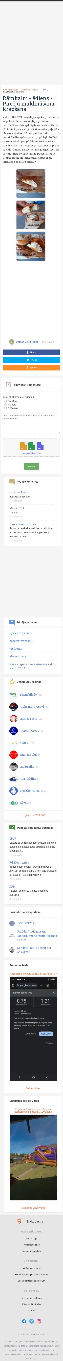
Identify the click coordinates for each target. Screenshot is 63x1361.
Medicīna (15, 648)
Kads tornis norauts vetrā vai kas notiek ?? (33, 973)
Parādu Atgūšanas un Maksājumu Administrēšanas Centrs (37, 936)
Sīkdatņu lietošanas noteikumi (32, 1281)
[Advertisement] (31, 49)
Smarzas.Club (28, 754)
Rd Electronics (19, 862)
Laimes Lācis (28, 718)
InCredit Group (29, 730)
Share (33, 352)
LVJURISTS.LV (27, 923)
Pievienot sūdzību (32, 1245)
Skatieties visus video (33, 1207)
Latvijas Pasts (18, 492)
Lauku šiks (26, 766)
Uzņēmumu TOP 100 (33, 815)
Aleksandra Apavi (31, 706)
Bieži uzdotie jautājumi (31, 1298)
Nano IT (24, 742)
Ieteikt (33, 367)
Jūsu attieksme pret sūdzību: (18, 397)
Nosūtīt (31, 466)
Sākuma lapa (31, 1238)
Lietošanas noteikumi (31, 1268)
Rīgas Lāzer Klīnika (22, 524)
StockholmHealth (31, 790)
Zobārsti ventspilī (21, 641)
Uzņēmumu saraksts (31, 1251)
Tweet (33, 359)
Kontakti (31, 1310)
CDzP (12, 838)
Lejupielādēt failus (31, 453)
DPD (12, 886)
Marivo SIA (17, 508)
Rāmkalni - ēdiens (30, 90)
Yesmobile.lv (28, 694)
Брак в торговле (20, 633)
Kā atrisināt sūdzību (31, 1304)
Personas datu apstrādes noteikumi (31, 1274)
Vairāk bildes (33, 1088)
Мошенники (18, 656)
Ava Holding (27, 778)
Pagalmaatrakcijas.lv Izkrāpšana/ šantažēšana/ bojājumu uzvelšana (33, 1110)
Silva (23, 802)
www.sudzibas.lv (10, 90)
